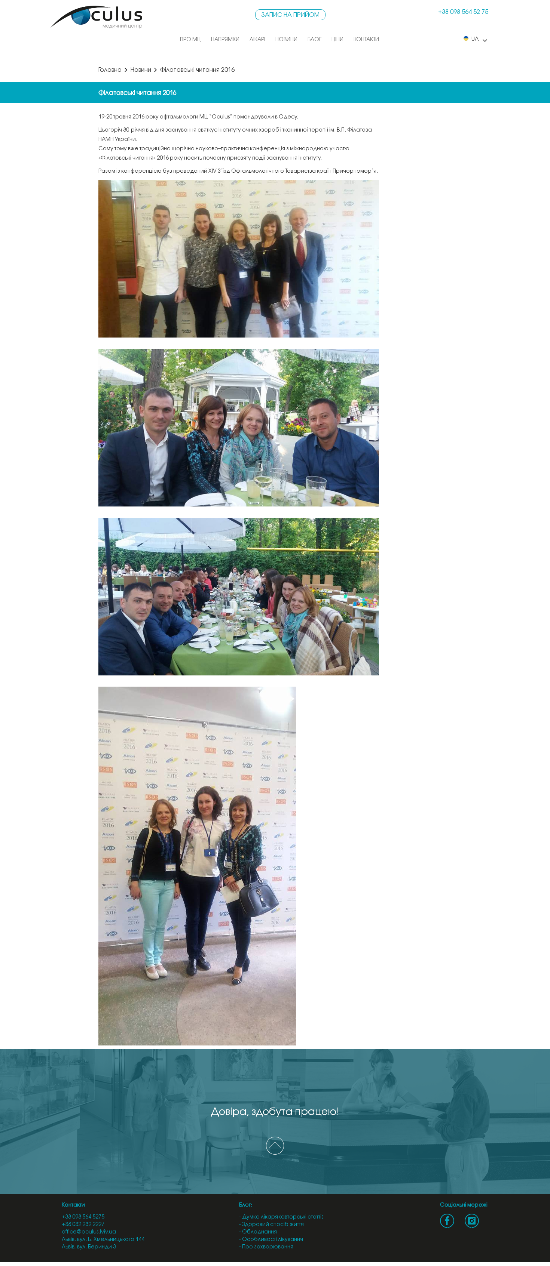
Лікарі (257, 39)
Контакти (366, 39)
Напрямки (225, 39)
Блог (314, 39)
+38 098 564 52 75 (463, 12)
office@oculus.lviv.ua (89, 1232)
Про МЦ (190, 39)
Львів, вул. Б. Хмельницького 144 (103, 1239)
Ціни (337, 39)
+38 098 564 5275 (83, 1217)
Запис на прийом (290, 15)
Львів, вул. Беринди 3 (89, 1247)
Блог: (245, 1205)
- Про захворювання (266, 1247)
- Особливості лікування (271, 1239)
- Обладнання (258, 1232)
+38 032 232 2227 (83, 1224)
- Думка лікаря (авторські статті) (281, 1217)
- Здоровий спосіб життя (271, 1224)
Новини (286, 39)
